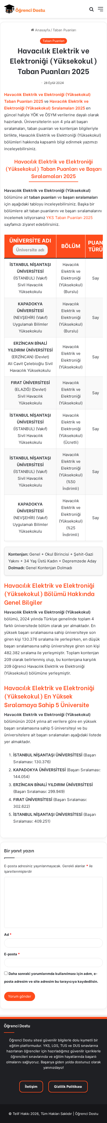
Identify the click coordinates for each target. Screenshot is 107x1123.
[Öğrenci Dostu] (24, 9)
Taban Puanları (64, 30)
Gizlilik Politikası (68, 1086)
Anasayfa (42, 30)
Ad (7, 934)
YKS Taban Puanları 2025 (69, 217)
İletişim (31, 1086)
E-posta (12, 954)
